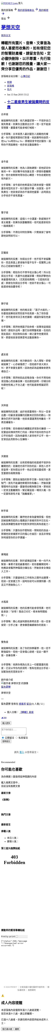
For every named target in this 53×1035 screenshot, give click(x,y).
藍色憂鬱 (6, 687)
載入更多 (6, 723)
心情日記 (25, 76)
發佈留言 (6, 741)
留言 (28, 704)
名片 (9, 89)
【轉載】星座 (26, 712)
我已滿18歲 (7, 1029)
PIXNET (13, 987)
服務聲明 (32, 990)
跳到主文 (6, 35)
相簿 (9, 82)
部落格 (10, 86)
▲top (3, 717)
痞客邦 (22, 704)
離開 (17, 1029)
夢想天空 (10, 27)
